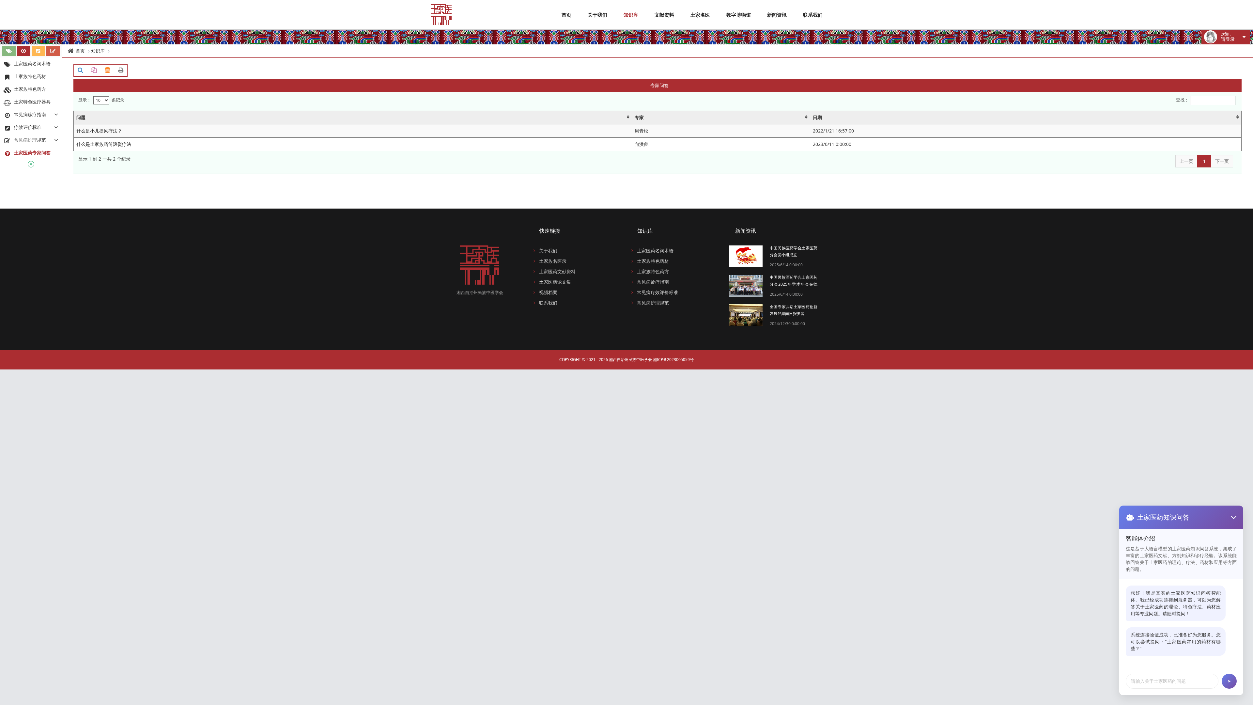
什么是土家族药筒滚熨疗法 (103, 144)
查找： (1182, 100)
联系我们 (813, 14)
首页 (566, 14)
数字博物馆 (738, 14)
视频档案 (548, 292)
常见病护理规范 (653, 303)
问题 (80, 117)
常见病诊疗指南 (653, 282)
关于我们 (597, 14)
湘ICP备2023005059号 (673, 359)
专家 (639, 117)
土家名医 (700, 14)
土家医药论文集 (555, 282)
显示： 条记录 (101, 100)
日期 (817, 117)
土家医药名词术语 (655, 250)
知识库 (631, 14)
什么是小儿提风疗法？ (99, 131)
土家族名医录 (552, 261)
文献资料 (664, 14)
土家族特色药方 (653, 271)
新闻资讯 (777, 14)
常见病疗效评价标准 (657, 292)
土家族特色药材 (653, 261)
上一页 (1186, 161)
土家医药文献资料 (557, 271)
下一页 (1222, 161)
